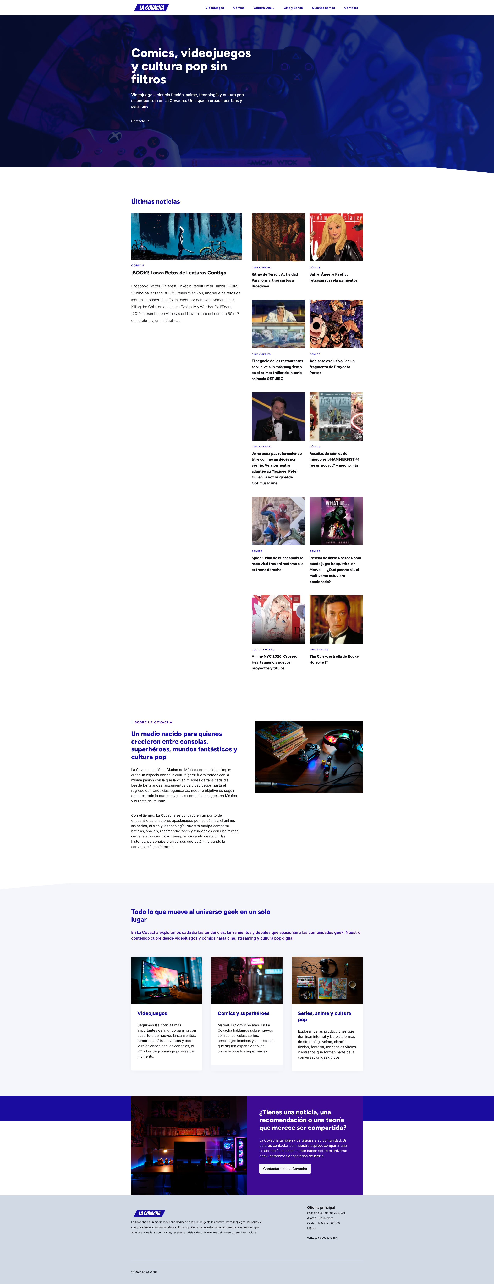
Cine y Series (293, 8)
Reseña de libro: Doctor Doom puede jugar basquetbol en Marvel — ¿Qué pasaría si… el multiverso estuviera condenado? (335, 570)
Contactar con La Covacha (285, 1169)
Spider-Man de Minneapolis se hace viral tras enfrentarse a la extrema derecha (277, 564)
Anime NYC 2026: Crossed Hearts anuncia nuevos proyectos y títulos (275, 662)
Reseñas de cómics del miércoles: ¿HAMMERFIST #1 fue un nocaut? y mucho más (334, 459)
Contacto (351, 8)
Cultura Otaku (264, 8)
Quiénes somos (323, 8)
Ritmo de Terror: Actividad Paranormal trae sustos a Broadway (275, 280)
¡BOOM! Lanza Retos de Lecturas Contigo (178, 273)
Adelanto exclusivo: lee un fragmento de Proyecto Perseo (332, 367)
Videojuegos (214, 8)
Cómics (238, 8)
